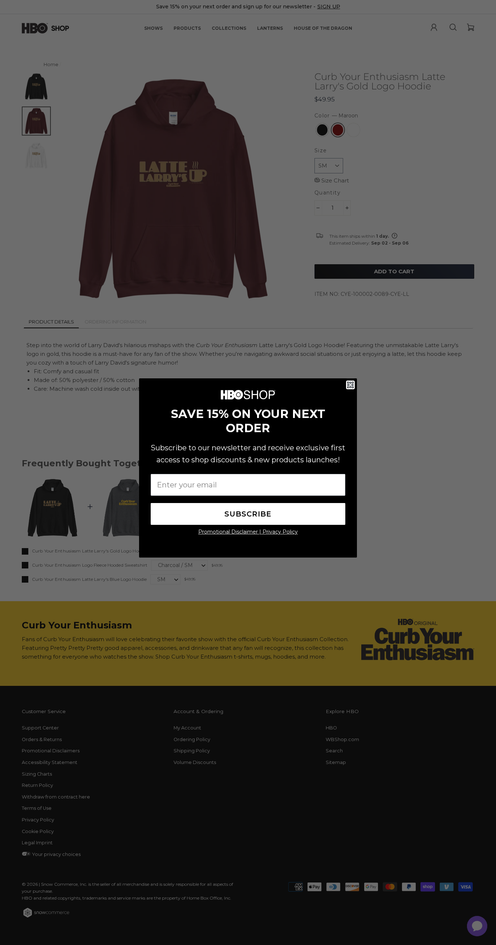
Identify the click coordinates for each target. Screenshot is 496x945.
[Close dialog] (350, 385)
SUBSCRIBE (248, 514)
